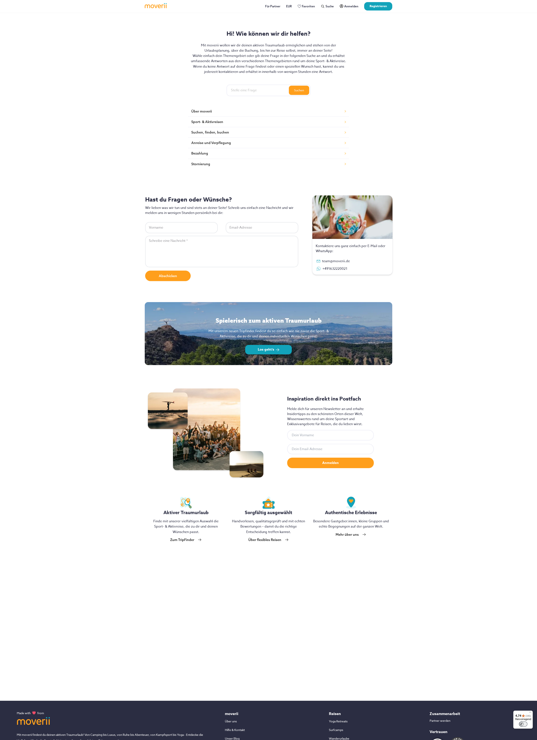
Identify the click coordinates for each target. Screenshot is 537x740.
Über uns (231, 721)
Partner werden (440, 721)
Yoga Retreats (338, 721)
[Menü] (530, 713)
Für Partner (272, 6)
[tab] (268, 111)
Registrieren (378, 6)
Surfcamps (336, 730)
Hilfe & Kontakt (235, 730)
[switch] (523, 724)
